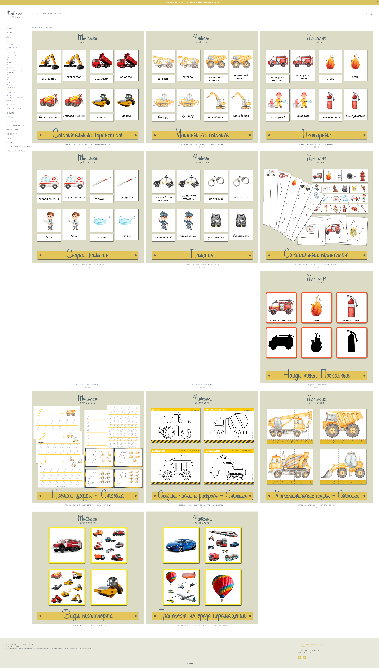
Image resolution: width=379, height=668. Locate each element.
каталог (34, 27)
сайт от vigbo (189, 663)
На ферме (10, 67)
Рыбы (8, 82)
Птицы (8, 77)
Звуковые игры (11, 55)
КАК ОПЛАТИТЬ (49, 14)
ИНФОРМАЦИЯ (65, 14)
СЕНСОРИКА (11, 134)
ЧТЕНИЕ (9, 117)
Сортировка (10, 87)
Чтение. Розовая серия (14, 97)
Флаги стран (11, 92)
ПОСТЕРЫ (10, 104)
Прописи (9, 75)
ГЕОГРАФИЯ (11, 121)
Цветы (8, 95)
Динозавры (10, 52)
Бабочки (9, 45)
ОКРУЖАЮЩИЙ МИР (15, 126)
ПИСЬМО (10, 113)
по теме (41, 27)
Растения (9, 80)
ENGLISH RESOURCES (15, 151)
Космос (9, 57)
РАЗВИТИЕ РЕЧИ (13, 109)
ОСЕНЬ (9, 29)
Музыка (9, 62)
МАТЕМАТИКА (12, 130)
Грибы (8, 50)
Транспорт (10, 90)
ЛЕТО (8, 37)
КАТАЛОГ (36, 14)
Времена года (11, 47)
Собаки (9, 85)
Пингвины (10, 72)
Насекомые (10, 65)
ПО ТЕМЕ (10, 41)
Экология (9, 100)
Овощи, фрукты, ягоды (14, 70)
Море (8, 60)
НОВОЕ (9, 33)
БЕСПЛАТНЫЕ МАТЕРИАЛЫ (18, 147)
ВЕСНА (9, 142)
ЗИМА (8, 138)
